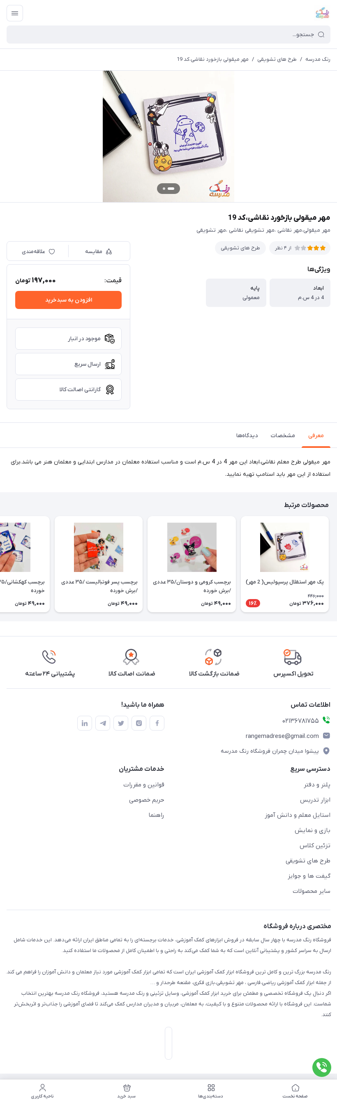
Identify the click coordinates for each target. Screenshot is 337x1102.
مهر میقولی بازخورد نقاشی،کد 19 (213, 59)
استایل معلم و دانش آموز (297, 815)
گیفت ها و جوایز (309, 876)
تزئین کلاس (315, 845)
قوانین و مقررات (143, 785)
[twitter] (120, 723)
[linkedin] (84, 723)
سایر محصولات (311, 891)
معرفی (316, 436)
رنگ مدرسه (317, 59)
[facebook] (157, 723)
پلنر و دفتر (317, 785)
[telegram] (102, 723)
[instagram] (139, 723)
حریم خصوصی (146, 800)
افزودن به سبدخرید (68, 300)
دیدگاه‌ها (247, 436)
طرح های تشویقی (277, 59)
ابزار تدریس (315, 800)
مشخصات (283, 436)
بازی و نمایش (312, 830)
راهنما (156, 815)
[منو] (15, 13)
